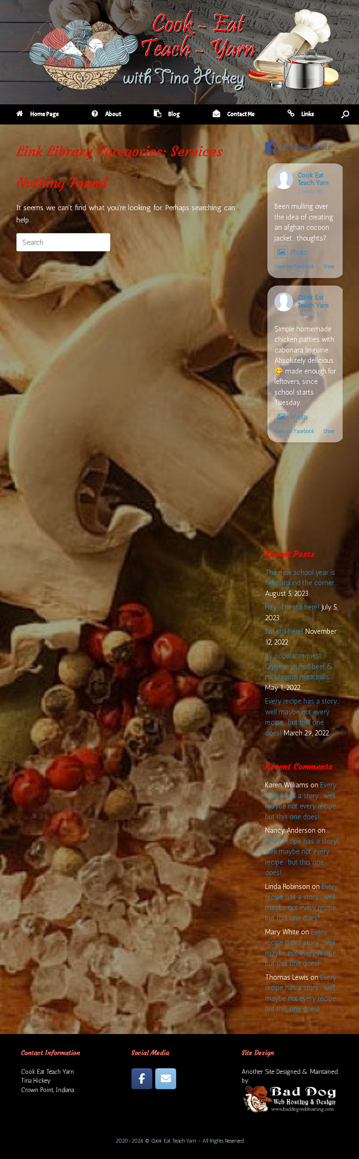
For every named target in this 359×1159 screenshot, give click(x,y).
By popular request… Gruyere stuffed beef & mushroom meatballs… (299, 666)
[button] (345, 114)
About (113, 114)
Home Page (44, 114)
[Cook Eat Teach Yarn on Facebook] (141, 1078)
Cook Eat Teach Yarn (313, 179)
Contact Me (241, 114)
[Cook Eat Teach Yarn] (179, 50)
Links (308, 114)
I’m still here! (284, 631)
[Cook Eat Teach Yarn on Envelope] (165, 1078)
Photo (299, 252)
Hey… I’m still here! (292, 607)
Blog (174, 114)
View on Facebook (294, 267)
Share (328, 267)
